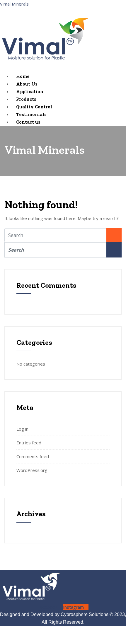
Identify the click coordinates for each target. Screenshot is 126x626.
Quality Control (34, 107)
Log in (22, 429)
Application (29, 91)
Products (26, 99)
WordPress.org (31, 470)
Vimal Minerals (14, 4)
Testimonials (31, 114)
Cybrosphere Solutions (84, 614)
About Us (27, 84)
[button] (63, 68)
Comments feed (32, 456)
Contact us (28, 122)
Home (23, 76)
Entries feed (28, 443)
